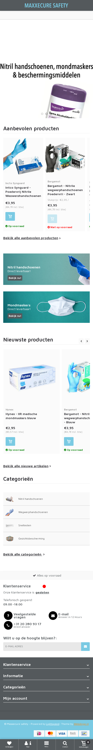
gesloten (42, 592)
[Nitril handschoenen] (46, 269)
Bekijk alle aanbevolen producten (30, 238)
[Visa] (61, 733)
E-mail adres (14, 646)
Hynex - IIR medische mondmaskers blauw (21, 414)
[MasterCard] (50, 733)
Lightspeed (52, 723)
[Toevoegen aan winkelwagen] (10, 216)
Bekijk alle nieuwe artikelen (25, 466)
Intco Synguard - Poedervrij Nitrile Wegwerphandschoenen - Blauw (23, 191)
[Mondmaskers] (46, 307)
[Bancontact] (84, 733)
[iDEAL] (39, 733)
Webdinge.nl (81, 723)
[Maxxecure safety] (46, 5)
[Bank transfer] (72, 733)
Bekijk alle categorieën (22, 554)
